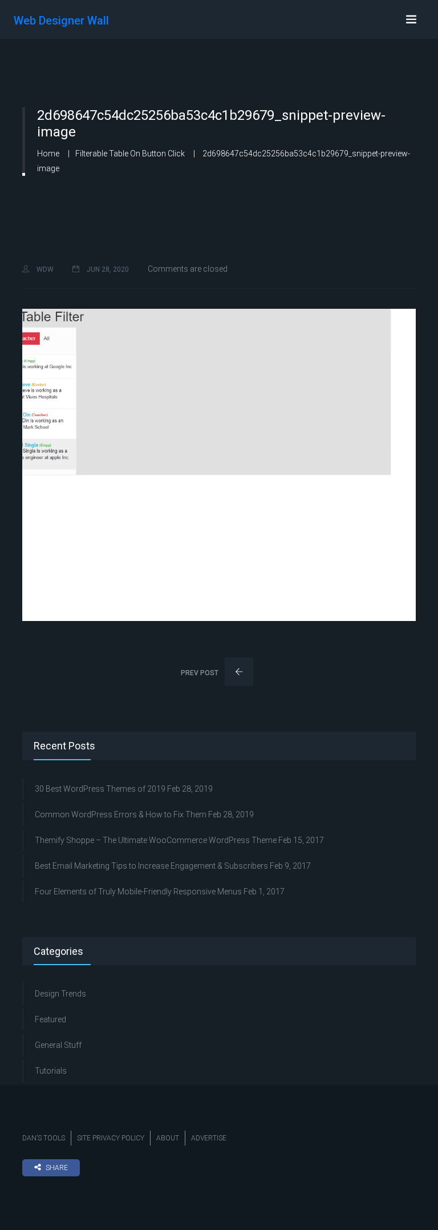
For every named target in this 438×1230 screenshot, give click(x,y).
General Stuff (58, 1045)
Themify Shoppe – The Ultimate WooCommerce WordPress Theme (156, 840)
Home (48, 153)
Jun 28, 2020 (107, 269)
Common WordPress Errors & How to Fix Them (120, 814)
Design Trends (60, 993)
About (167, 1138)
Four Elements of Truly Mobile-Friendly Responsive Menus (138, 891)
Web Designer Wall (61, 20)
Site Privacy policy (110, 1138)
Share (57, 1168)
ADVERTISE (208, 1138)
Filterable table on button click (130, 153)
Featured (50, 1019)
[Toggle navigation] (411, 19)
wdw (44, 269)
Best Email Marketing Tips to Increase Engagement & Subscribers (151, 865)
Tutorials (51, 1070)
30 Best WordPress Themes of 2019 (100, 788)
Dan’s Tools (43, 1138)
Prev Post (200, 673)
